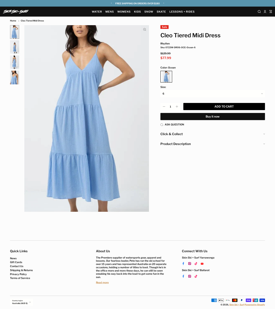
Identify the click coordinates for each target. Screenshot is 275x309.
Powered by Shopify (255, 304)
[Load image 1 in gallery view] (14, 32)
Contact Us (16, 266)
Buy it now (213, 116)
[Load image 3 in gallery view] (14, 62)
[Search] (259, 11)
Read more (102, 282)
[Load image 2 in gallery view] (14, 47)
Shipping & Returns (21, 270)
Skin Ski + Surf (236, 304)
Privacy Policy (18, 274)
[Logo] (16, 11)
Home (13, 20)
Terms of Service (20, 278)
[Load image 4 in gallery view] (14, 77)
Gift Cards (16, 262)
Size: (163, 87)
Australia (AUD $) (20, 303)
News (13, 258)
